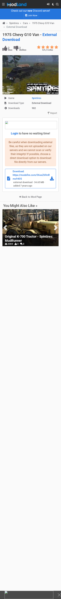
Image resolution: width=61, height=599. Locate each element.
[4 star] (52, 47)
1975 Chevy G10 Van (43, 23)
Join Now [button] (32, 15)
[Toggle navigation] (3, 4)
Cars (25, 23)
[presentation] (5, 227)
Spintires (36, 98)
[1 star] (39, 47)
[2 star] (43, 47)
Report (53, 113)
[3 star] (47, 47)
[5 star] (56, 47)
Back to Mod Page (31, 196)
